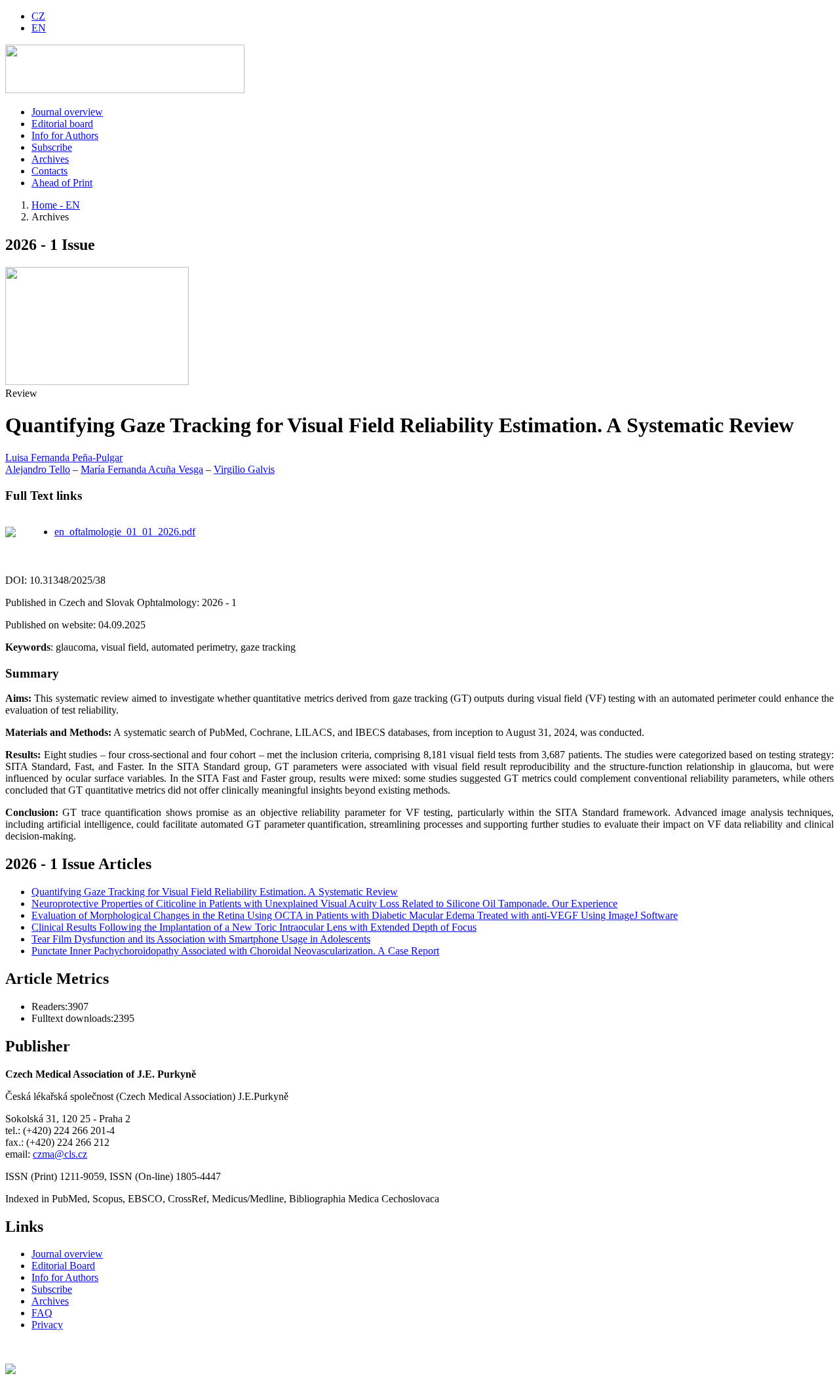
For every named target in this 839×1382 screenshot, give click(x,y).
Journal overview (67, 111)
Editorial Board (63, 1265)
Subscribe (51, 147)
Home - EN (55, 205)
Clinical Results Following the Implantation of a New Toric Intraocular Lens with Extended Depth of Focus (254, 927)
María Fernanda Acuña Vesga (142, 469)
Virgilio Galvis (244, 469)
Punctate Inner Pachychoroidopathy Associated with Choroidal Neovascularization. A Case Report (235, 950)
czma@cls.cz (60, 1154)
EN (38, 27)
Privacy (47, 1324)
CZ (38, 16)
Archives (50, 159)
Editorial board (62, 123)
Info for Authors (64, 135)
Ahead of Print (61, 182)
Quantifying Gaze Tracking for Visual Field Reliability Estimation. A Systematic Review (214, 891)
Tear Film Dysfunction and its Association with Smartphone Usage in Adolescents (200, 939)
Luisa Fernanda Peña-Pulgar (64, 457)
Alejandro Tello (37, 469)
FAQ (41, 1312)
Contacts (49, 170)
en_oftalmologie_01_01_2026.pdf (124, 531)
